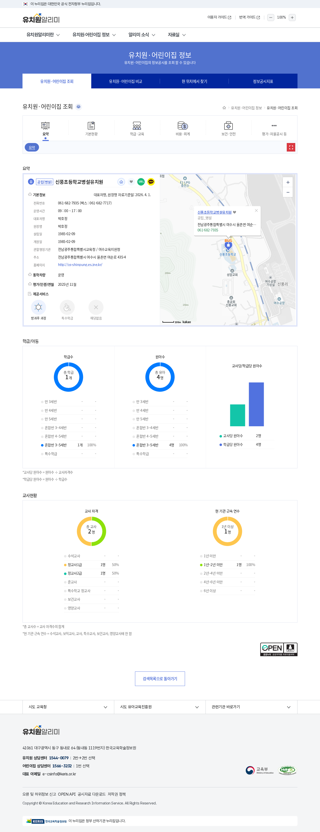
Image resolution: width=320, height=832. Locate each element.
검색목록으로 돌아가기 (160, 678)
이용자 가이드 (217, 17)
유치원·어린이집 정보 (91, 35)
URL (141, 181)
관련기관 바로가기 (226, 707)
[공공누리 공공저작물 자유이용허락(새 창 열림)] (279, 654)
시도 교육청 (38, 707)
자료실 (174, 35)
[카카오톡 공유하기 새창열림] (151, 182)
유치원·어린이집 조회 (57, 81)
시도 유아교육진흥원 (136, 707)
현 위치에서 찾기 (194, 81)
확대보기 (291, 147)
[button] (256, 210)
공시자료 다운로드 (92, 794)
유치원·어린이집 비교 (125, 81)
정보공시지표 (263, 81)
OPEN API (67, 794)
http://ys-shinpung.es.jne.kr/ (80, 264)
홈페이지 (121, 182)
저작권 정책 (117, 794)
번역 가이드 (247, 17)
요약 (32, 147)
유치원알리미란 (40, 35)
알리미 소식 (138, 35)
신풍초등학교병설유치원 (215, 212)
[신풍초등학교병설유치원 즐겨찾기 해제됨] (131, 182)
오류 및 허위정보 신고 (39, 794)
